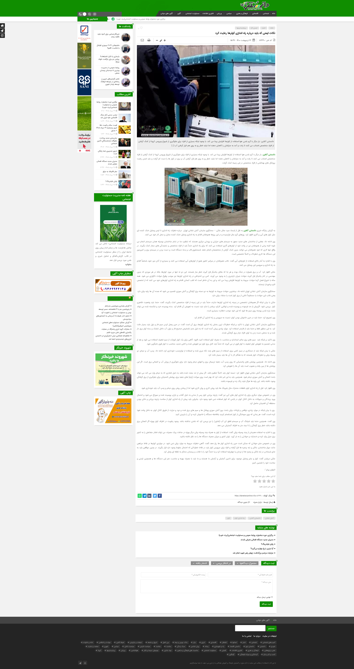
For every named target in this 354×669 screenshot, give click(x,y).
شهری (106, 646)
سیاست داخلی (129, 646)
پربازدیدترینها (241, 28)
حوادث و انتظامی (104, 642)
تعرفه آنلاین (120, 642)
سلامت (168, 646)
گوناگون (231, 654)
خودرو (273, 646)
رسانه (207, 646)
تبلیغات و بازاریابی (136, 642)
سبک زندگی (181, 646)
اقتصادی (255, 13)
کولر (228, 518)
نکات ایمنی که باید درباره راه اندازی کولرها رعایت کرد (245, 33)
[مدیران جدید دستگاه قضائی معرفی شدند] (113, 164)
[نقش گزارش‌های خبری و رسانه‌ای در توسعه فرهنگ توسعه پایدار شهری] (113, 82)
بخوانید (128, 264)
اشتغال (224, 642)
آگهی (179, 13)
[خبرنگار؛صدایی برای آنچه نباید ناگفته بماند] (113, 37)
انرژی (203, 642)
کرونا (99, 650)
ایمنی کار (254, 28)
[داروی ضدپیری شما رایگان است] (113, 154)
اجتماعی (266, 13)
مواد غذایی (167, 650)
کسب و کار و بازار (269, 654)
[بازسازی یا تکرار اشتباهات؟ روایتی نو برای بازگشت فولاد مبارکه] (113, 60)
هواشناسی (134, 650)
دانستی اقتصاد (235, 646)
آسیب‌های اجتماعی (269, 642)
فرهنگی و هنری (242, 13)
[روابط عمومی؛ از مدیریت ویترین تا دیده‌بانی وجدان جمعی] (113, 71)
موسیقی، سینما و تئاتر (151, 650)
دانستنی (262, 646)
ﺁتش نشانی (269, 518)
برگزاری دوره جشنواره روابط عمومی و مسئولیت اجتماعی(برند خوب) (210, 19)
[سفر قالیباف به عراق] (113, 174)
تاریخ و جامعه (152, 642)
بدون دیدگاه (242, 502)
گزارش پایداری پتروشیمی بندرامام (117, 305)
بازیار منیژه (257, 502)
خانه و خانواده (88, 642)
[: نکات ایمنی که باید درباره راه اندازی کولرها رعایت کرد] (142, 40)
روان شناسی (195, 646)
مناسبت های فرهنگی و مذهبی (187, 650)
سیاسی (229, 13)
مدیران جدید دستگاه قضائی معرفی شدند (257, 539)
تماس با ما (246, 636)
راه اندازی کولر (240, 518)
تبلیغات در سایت (269, 636)
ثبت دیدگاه (266, 604)
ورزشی (219, 13)
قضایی (224, 650)
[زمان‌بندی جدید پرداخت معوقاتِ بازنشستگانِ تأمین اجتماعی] (113, 142)
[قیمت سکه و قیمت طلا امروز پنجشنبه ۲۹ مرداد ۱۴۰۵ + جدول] (113, 129)
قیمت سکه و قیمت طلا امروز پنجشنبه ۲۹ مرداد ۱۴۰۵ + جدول (116, 19)
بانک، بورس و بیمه (181, 642)
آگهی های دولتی (167, 13)
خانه (273, 13)
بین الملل (166, 642)
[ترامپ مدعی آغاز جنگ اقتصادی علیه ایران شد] (113, 118)
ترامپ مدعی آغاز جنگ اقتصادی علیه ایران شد (162, 19)
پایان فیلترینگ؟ (267, 544)
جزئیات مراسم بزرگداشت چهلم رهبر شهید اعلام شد (253, 553)
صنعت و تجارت (93, 646)
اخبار (263, 28)
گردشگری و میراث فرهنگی (249, 654)
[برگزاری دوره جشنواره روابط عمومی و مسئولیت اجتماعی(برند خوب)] (113, 106)
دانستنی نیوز (250, 646)
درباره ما (256, 636)
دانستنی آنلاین (254, 518)
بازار (194, 642)
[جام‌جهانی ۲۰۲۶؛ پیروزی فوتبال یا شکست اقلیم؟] (113, 48)
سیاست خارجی (145, 646)
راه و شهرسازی (219, 646)
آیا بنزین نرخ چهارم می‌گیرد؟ (262, 548)
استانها (234, 642)
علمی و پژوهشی (269, 650)
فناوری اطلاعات (208, 13)
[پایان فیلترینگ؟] (113, 183)
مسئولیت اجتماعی (192, 13)
